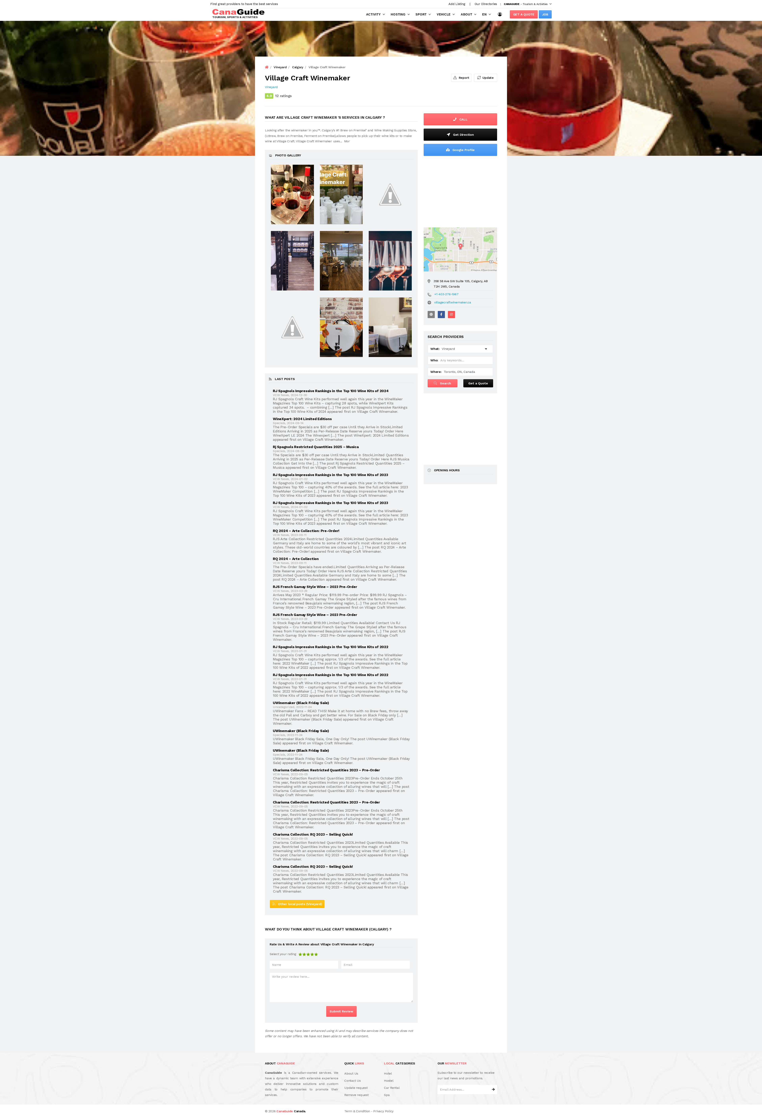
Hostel (389, 1080)
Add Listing (456, 4)
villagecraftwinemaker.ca (452, 302)
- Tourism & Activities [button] (526, 4)
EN (484, 14)
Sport (421, 14)
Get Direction (463, 135)
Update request (356, 1088)
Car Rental (392, 1088)
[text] (316, 954)
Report (463, 78)
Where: (436, 372)
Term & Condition (357, 1111)
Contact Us (352, 1080)
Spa (387, 1095)
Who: (434, 360)
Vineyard (271, 87)
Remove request (356, 1095)
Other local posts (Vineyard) (298, 904)
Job (545, 14)
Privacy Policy (383, 1111)
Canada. (291, 1111)
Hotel (388, 1073)
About (466, 14)
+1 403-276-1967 (446, 294)
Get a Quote (523, 14)
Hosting (398, 14)
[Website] (431, 314)
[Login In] (501, 14)
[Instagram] (451, 314)
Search (445, 383)
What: (435, 349)
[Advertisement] (460, 190)
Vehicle (444, 14)
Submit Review (341, 1011)
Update (488, 78)
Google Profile (463, 150)
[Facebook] (441, 314)
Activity (373, 14)
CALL (463, 119)
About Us (351, 1073)
